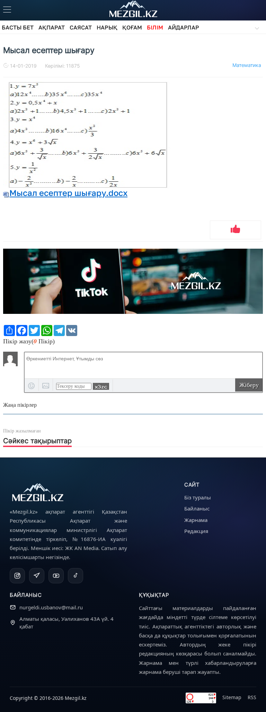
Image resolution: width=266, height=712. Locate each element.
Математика (246, 65)
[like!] (235, 230)
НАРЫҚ (107, 27)
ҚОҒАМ (132, 27)
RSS (252, 697)
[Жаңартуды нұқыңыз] (101, 386)
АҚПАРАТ (51, 27)
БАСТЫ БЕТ (18, 27)
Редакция (196, 530)
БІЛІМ (155, 27)
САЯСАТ (81, 27)
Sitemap (231, 697)
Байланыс (197, 508)
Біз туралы (197, 497)
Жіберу (249, 384)
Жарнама (195, 519)
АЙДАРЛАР (183, 27)
